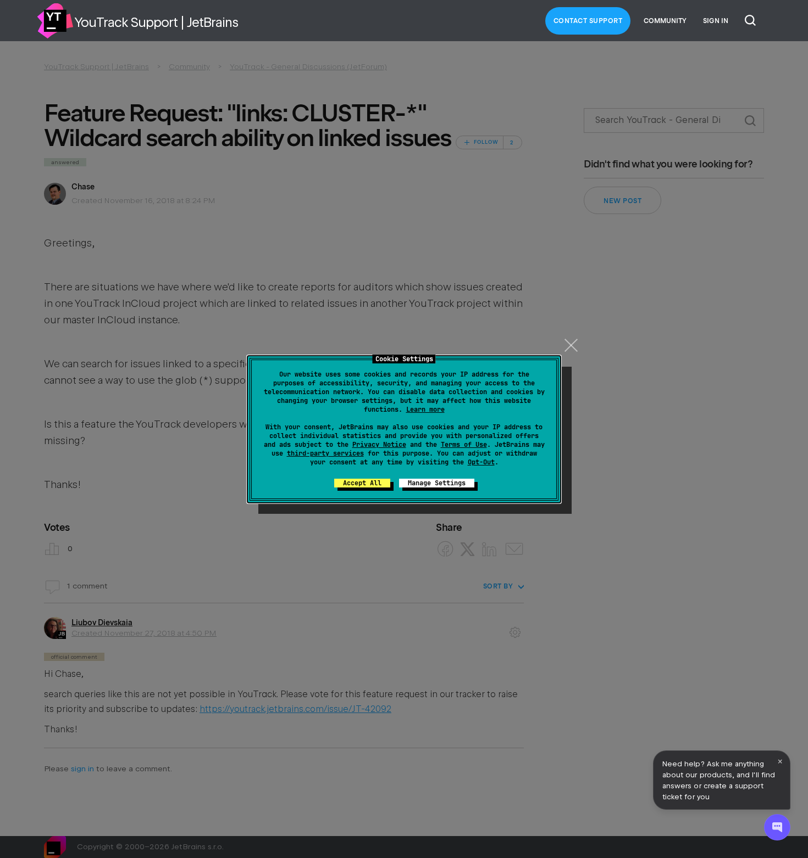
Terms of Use (464, 444)
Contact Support (588, 21)
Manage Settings (437, 483)
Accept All (362, 483)
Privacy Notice (379, 444)
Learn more (425, 409)
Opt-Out (481, 462)
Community (665, 21)
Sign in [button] (715, 21)
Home (55, 21)
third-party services (325, 453)
